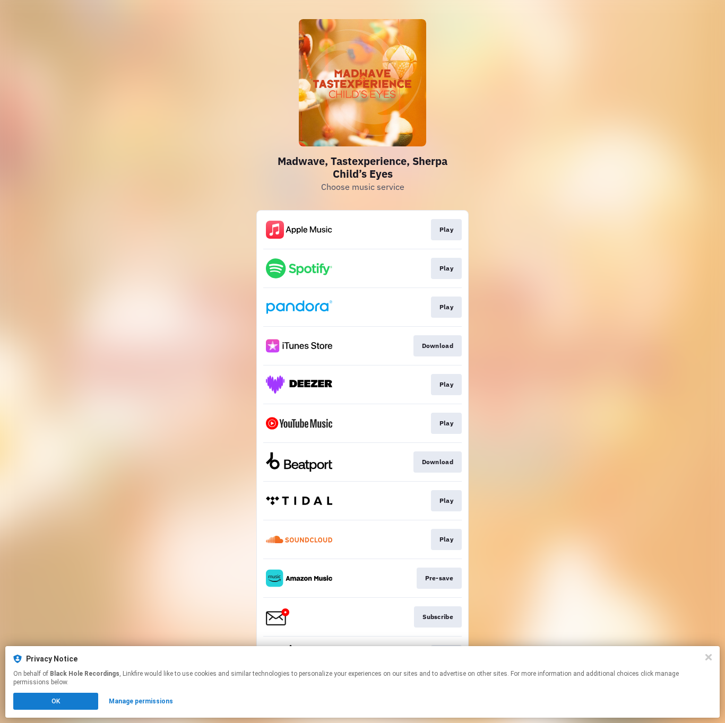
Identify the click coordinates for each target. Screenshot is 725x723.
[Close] (708, 657)
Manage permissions (141, 701)
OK (55, 701)
